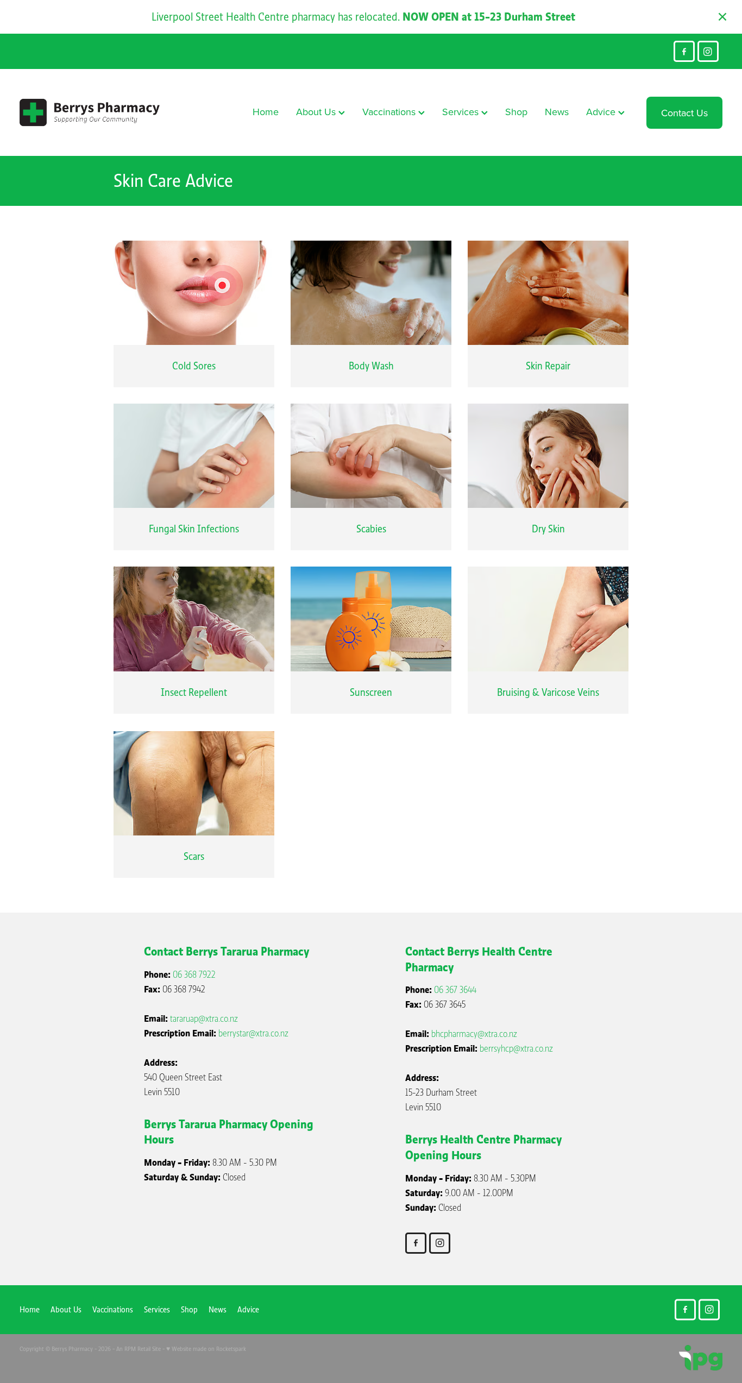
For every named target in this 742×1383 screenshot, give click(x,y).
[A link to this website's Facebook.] (684, 51)
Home (266, 111)
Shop (516, 111)
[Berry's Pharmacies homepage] (90, 112)
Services (461, 111)
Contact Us (684, 113)
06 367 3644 (455, 990)
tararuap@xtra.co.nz (204, 1018)
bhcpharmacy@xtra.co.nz (474, 1034)
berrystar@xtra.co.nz (253, 1033)
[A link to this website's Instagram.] (708, 51)
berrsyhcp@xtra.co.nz (516, 1048)
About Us (317, 111)
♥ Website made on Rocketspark (206, 1349)
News (557, 111)
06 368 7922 (194, 974)
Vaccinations (390, 111)
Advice (602, 111)
